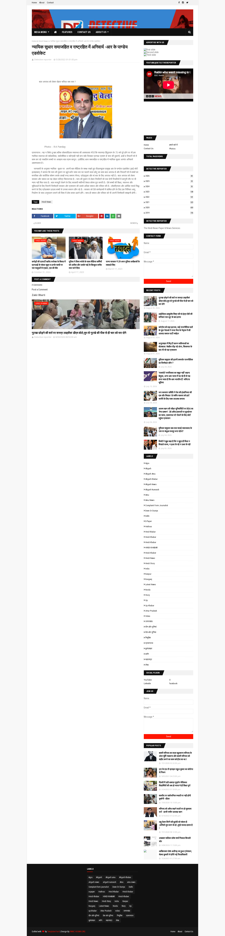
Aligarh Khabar (151, 479)
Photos (172, 148)
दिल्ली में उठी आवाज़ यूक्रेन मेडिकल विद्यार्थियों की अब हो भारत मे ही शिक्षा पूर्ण (174, 784)
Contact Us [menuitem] (84, 32)
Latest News (150, 584)
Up (146, 600)
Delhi (147, 516)
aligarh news (150, 484)
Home (34, 2)
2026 (169, 176)
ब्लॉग (147, 654)
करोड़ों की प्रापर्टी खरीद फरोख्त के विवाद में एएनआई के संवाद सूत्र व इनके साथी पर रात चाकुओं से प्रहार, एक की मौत (49, 264)
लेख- (147, 665)
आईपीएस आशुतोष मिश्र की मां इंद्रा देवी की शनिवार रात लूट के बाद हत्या (175, 316)
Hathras (148, 526)
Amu (147, 495)
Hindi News (43, 41)
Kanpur (148, 574)
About (41, 2)
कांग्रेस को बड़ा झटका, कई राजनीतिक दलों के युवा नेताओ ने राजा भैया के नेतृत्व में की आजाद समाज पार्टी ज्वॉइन (176, 330)
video (147, 616)
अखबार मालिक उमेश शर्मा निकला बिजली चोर (175, 840)
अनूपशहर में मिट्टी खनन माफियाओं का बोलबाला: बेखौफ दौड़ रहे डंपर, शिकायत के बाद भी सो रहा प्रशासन (175, 346)
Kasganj (148, 579)
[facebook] (179, 2)
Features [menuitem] (67, 32)
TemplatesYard (53, 931)
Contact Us (148, 148)
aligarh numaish (152, 489)
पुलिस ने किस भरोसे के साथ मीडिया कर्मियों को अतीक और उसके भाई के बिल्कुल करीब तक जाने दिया (85, 264)
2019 (169, 212)
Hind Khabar (150, 532)
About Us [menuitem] (101, 32)
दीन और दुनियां (150, 627)
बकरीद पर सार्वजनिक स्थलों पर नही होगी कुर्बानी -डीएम (175, 797)
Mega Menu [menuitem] (40, 32)
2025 (169, 181)
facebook (173, 683)
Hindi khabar (150, 537)
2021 (169, 202)
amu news (149, 500)
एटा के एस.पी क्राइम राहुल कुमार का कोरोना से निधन (176, 771)
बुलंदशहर (148, 648)
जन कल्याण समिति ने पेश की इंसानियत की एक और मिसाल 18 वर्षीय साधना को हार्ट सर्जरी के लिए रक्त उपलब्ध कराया (175, 395)
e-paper (148, 521)
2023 (169, 191)
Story (147, 595)
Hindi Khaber (150, 553)
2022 (169, 197)
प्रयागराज (149, 643)
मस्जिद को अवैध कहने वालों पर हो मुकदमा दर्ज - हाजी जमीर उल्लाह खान (175, 810)
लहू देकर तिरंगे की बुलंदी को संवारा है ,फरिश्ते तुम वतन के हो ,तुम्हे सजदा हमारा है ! (176, 825)
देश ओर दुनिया (150, 632)
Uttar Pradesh (151, 611)
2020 (169, 207)
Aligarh (148, 468)
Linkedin (147, 683)
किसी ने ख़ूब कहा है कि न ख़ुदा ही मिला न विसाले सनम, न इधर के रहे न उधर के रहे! (175, 443)
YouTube (148, 680)
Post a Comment (40, 289)
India (147, 568)
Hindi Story (150, 563)
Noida (147, 589)
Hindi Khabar (150, 542)
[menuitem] (55, 32)
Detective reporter (43, 59)
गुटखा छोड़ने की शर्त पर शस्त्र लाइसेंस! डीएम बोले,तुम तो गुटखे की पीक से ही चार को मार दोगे (79, 333)
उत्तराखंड (149, 621)
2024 (169, 186)
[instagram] (183, 2)
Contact (50, 2)
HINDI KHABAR (151, 547)
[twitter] (187, 2)
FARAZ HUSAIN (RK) (77, 931)
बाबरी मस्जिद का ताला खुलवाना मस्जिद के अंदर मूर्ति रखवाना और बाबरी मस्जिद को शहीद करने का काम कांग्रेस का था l (175, 756)
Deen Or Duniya (151, 510)
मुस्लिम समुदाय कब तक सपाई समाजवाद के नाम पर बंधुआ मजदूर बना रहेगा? (175, 430)
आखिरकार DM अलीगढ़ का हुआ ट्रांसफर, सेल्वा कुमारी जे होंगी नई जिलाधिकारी (175, 853)
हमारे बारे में (173, 145)
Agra (147, 463)
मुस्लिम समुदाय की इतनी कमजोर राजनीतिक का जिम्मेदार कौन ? (176, 361)
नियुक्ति (148, 637)
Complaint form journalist (156, 505)
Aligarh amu (150, 474)
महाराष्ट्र (148, 659)
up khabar (149, 605)
